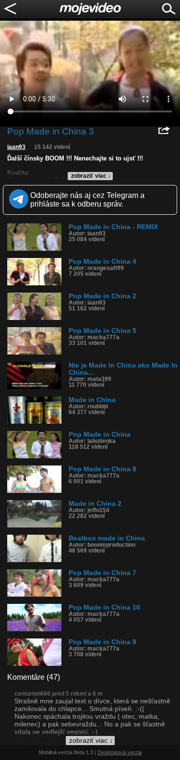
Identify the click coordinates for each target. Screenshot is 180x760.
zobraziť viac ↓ (91, 175)
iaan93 (16, 147)
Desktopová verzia (119, 752)
